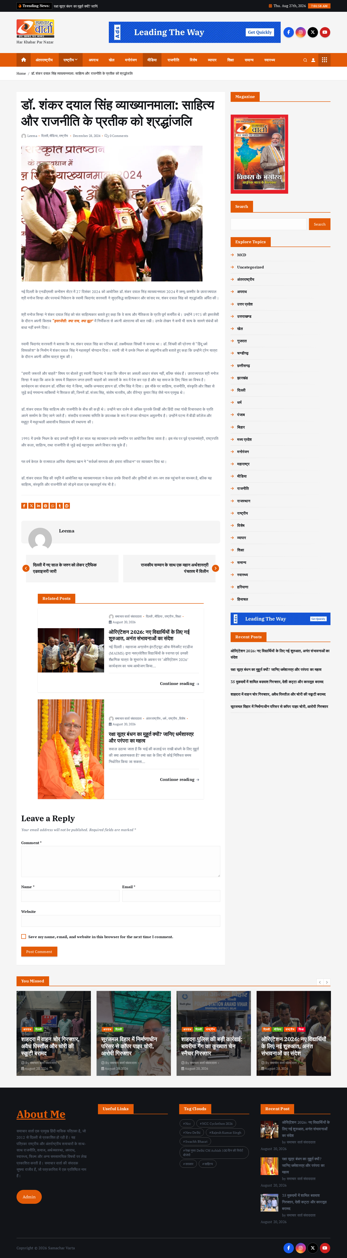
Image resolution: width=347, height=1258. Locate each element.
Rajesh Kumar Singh (226, 1132)
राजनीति (173, 59)
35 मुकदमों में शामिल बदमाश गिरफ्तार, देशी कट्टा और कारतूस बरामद (277, 681)
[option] (54, 1033)
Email (128, 886)
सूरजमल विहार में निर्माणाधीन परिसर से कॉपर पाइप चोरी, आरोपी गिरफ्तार (279, 706)
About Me (41, 1114)
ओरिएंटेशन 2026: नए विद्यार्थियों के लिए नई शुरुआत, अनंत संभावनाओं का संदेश (306, 1129)
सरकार (189, 1164)
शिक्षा (230, 59)
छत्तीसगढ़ (243, 365)
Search (241, 206)
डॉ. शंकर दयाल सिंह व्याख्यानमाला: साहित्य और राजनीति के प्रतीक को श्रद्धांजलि (82, 73)
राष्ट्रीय (68, 59)
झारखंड (242, 377)
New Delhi (192, 1132)
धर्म (164, 718)
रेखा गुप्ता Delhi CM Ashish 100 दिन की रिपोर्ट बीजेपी (213, 1152)
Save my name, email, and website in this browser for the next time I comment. (100, 936)
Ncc (188, 1123)
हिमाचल (242, 599)
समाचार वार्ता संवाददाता (128, 616)
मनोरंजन (131, 59)
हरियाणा (242, 587)
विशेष (193, 59)
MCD (241, 254)
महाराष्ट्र (243, 463)
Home (21, 73)
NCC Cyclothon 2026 (217, 1123)
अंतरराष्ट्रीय (44, 59)
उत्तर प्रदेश (245, 304)
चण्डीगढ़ (243, 353)
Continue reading (178, 683)
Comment (31, 842)
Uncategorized (250, 267)
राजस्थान (243, 500)
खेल (111, 59)
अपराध (93, 59)
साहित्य (208, 1164)
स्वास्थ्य (269, 59)
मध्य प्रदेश (244, 439)
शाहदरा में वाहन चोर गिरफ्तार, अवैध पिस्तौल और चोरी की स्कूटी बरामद (278, 694)
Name (27, 886)
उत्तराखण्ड (244, 316)
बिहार (241, 427)
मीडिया (152, 59)
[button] (320, 982)
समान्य (249, 59)
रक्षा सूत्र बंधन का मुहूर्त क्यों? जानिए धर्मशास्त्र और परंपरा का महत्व (276, 669)
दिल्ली (44, 135)
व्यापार (212, 59)
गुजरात (242, 340)
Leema (32, 135)
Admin (29, 1197)
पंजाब (241, 414)
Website (28, 911)
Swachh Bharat (196, 1141)
